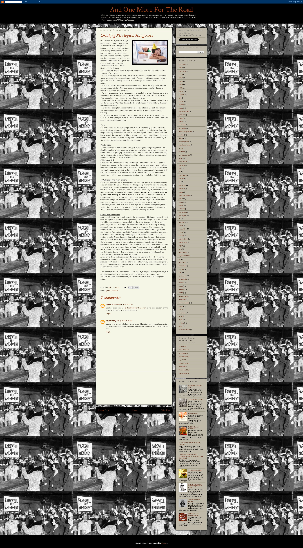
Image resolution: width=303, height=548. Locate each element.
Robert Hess (183, 367)
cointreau (182, 152)
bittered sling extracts (185, 131)
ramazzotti (182, 266)
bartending (182, 125)
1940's (181, 81)
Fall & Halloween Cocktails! (193, 427)
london (181, 226)
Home (135, 410)
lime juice (182, 222)
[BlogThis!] (131, 287)
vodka (181, 319)
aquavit (181, 118)
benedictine (182, 128)
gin (180, 182)
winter (181, 326)
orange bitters (183, 239)
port (180, 259)
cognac (181, 148)
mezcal (181, 232)
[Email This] (129, 287)
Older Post (166, 410)
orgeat (181, 246)
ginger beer (182, 185)
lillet (180, 219)
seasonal (182, 289)
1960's (181, 88)
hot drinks (182, 209)
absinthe (181, 105)
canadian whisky (184, 142)
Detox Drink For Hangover (135, 308)
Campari (181, 94)
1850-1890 (182, 64)
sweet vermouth (184, 303)
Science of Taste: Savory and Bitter (193, 514)
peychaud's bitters (184, 256)
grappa (181, 192)
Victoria (181, 101)
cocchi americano (184, 145)
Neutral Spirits (192, 413)
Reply (108, 314)
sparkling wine (183, 296)
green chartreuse (184, 195)
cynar (180, 158)
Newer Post (103, 410)
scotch (181, 286)
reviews (181, 269)
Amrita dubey (111, 321)
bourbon (181, 135)
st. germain (182, 299)
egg (180, 168)
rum (180, 272)
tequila (181, 306)
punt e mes (182, 262)
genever (181, 178)
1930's (181, 78)
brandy (181, 138)
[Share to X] (133, 287)
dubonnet (182, 165)
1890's (181, 68)
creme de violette (184, 155)
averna (181, 121)
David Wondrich (184, 350)
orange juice (183, 242)
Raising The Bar (184, 363)
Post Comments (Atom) (139, 418)
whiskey (181, 323)
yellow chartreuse (184, 330)
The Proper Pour (184, 373)
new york (181, 236)
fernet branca (183, 175)
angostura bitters (184, 111)
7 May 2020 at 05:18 (124, 321)
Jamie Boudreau (184, 356)
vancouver (182, 313)
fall (179, 172)
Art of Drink (182, 346)
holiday (181, 205)
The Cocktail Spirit (184, 370)
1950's (181, 84)
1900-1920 (182, 71)
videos (181, 316)
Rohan (108, 305)
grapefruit (182, 188)
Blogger (164, 543)
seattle (181, 293)
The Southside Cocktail (195, 399)
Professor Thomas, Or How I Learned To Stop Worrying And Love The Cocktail (191, 456)
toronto (181, 309)
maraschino (182, 229)
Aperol (181, 91)
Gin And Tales (183, 353)
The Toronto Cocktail (195, 470)
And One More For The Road (151, 9)
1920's (181, 74)
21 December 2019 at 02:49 (122, 305)
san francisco (183, 279)
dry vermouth (183, 162)
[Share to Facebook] (136, 287)
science (115, 291)
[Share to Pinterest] (138, 287)
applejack (182, 115)
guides (108, 291)
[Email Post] (124, 287)
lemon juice (182, 215)
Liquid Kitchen (183, 360)
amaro (181, 108)
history (181, 202)
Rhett (111, 287)
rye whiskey (182, 276)
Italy (180, 98)
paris (180, 249)
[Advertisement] (134, 388)
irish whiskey (183, 212)
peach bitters (183, 252)
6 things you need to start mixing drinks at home (195, 485)
